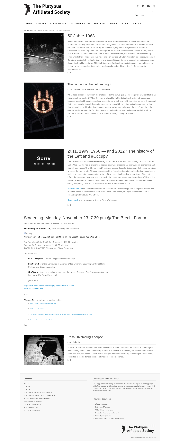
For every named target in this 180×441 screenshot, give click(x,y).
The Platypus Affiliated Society (43, 30)
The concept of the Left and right (89, 84)
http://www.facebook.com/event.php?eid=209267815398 (49, 285)
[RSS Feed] (154, 6)
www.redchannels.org (33, 289)
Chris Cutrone (74, 89)
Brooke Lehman (75, 188)
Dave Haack (73, 200)
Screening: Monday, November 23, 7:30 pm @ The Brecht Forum (85, 217)
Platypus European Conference (38, 392)
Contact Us (29, 387)
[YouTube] (148, 6)
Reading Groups (31, 407)
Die (32, 404)
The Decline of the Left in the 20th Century (109, 419)
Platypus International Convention (39, 395)
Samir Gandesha (102, 89)
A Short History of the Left (103, 410)
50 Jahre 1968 (81, 35)
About (26, 384)
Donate (27, 390)
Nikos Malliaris (87, 89)
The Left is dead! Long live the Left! (107, 413)
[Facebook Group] (138, 6)
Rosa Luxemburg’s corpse (85, 337)
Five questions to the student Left (41, 320)
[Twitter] (143, 6)
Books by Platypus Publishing (37, 398)
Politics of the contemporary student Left (43, 303)
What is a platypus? (101, 404)
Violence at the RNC (36, 309)
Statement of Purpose (102, 407)
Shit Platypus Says (32, 410)
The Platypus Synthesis (103, 416)
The (32, 401)
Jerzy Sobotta (74, 342)
